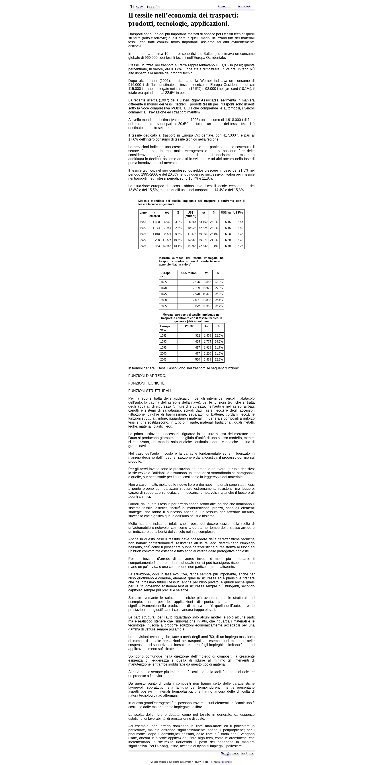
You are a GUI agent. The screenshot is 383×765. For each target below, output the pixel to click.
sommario (227, 762)
